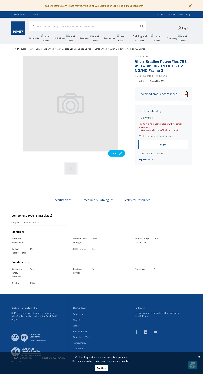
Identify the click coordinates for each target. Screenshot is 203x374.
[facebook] (136, 332)
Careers (159, 14)
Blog (188, 14)
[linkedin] (145, 332)
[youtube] (155, 332)
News (180, 14)
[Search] (142, 26)
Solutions (59, 38)
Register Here (145, 159)
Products (34, 38)
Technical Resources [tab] (137, 199)
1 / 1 (113, 153)
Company (172, 38)
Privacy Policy (79, 342)
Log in (163, 144)
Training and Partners (139, 38)
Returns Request (81, 331)
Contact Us (78, 314)
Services (84, 38)
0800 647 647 (19, 14)
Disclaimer (78, 348)
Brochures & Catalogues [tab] (98, 199)
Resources (109, 38)
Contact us (170, 14)
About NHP (78, 320)
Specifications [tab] (62, 199)
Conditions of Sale (81, 337)
